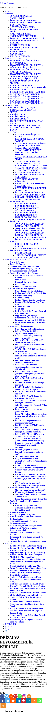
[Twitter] (6, 696)
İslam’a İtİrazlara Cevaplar (15, 260)
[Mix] (34, 700)
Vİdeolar (8, 626)
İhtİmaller (9, 14)
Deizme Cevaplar (7, 3)
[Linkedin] (18, 700)
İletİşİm (8, 628)
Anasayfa (9, 11)
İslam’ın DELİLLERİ (13, 58)
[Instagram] (24, 696)
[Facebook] (2, 696)
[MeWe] (28, 700)
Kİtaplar (8, 544)
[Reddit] (11, 696)
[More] (29, 696)
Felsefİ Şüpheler (11, 105)
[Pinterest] (15, 696)
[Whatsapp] (20, 696)
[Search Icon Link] (6, 631)
